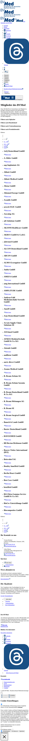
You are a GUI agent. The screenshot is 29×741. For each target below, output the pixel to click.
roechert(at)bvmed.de (10, 546)
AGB (5, 683)
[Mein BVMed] (4, 69)
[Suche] (4, 68)
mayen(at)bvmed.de (10, 555)
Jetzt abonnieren (5, 579)
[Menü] (6, 71)
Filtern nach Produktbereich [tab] (10, 129)
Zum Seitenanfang (10, 605)
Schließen (4, 695)
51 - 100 (6, 141)
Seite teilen (8, 599)
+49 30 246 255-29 (10, 544)
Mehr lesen (8, 154)
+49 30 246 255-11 (10, 553)
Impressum (6, 686)
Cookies (6, 688)
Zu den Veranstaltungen (7, 596)
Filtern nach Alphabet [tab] (8, 119)
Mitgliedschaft (4, 626)
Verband (6, 92)
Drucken (7, 566)
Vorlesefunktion (9, 564)
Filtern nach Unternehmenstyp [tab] (11, 126)
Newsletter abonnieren (6, 632)
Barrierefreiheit (8, 685)
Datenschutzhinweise (9, 682)
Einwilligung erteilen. (6, 729)
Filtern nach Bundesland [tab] (9, 123)
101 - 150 (6, 144)
